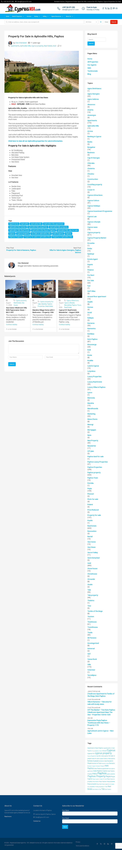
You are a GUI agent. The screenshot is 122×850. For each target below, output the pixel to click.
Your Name (65, 810)
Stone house (92, 569)
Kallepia (90, 318)
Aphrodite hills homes (17, 227)
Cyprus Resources (56, 16)
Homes (90, 307)
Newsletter (67, 305)
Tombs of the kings (95, 611)
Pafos (94, 774)
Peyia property (91, 784)
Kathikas (90, 334)
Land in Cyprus (93, 366)
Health (90, 302)
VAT (89, 654)
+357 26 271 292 (68, 7)
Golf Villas (91, 291)
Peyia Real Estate (101, 784)
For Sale (90, 281)
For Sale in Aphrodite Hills (41, 233)
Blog (89, 74)
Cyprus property (37, 46)
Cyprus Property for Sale (92, 756)
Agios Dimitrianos (94, 89)
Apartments (15, 46)
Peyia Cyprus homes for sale (100, 779)
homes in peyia (92, 761)
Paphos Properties (94, 467)
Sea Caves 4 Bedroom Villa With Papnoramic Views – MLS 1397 (16, 310)
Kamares (91, 323)
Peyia (89, 489)
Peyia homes (96, 781)
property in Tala (102, 786)
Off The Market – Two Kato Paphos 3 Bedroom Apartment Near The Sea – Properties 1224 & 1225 (101, 712)
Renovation (91, 531)
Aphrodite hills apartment (53, 224)
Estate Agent (92, 259)
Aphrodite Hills (25, 46)
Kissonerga (91, 345)
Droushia (90, 243)
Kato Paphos (92, 339)
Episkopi (90, 254)
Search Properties (17, 16)
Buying (36, 16)
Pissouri (90, 494)
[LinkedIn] (108, 844)
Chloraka (90, 163)
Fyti (88, 286)
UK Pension (91, 638)
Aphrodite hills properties (37, 227)
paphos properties (111, 774)
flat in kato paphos (103, 756)
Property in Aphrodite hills (62, 237)
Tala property (92, 595)
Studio (90, 585)
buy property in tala (97, 751)
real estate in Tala (97, 789)
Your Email (65, 818)
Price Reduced (93, 510)
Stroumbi (91, 579)
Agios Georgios (93, 94)
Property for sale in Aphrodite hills (37, 237)
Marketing (91, 414)
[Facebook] (98, 844)
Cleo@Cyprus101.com (70, 10)
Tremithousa (92, 627)
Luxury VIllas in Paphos (96, 387)
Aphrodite (24, 224)
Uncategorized (93, 643)
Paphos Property (15, 237)
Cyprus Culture (93, 201)
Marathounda (92, 409)
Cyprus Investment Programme (99, 211)
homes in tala (103, 761)
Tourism (90, 617)
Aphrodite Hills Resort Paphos (43, 230)
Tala (89, 590)
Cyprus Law (92, 217)
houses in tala (105, 763)
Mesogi (90, 425)
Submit (12, 364)
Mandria (44, 304)
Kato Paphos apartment (101, 768)
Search (114, 22)
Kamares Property (100, 766)
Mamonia (91, 398)
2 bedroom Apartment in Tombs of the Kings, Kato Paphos (100, 695)
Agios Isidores (93, 99)
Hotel (89, 313)
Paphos (68, 233)
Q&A (89, 68)
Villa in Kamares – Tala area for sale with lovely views (99, 703)
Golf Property (58, 233)
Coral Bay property (94, 185)
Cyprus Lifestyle (69, 303)
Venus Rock (92, 659)
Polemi (90, 505)
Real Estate (48, 46)
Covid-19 (90, 190)
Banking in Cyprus (94, 137)
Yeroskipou (91, 675)
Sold (54, 46)
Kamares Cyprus (91, 766)
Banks (89, 142)
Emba (89, 249)
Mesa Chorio (92, 419)
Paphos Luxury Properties (97, 462)
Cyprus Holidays (93, 206)
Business (91, 153)
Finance (90, 270)
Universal (91, 649)
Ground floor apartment (96, 297)
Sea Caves (91, 542)
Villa (89, 665)
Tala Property (108, 789)
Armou (90, 131)
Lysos (89, 393)
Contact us (36, 821)
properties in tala (94, 786)
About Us (68, 16)
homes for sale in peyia (97, 758)
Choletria (91, 169)
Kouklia (90, 361)
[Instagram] (105, 844)
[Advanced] (101, 22)
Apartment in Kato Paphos (95, 748)
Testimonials (92, 71)
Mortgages (91, 430)
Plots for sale (92, 499)
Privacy (78, 842)
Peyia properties (111, 781)
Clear (106, 22)
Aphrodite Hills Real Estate (19, 230)
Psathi (89, 521)
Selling (44, 16)
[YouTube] (112, 844)
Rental (89, 537)
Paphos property (94, 473)
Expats (90, 265)
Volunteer (91, 670)
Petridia (90, 483)
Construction (92, 179)
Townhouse (92, 622)
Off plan (90, 451)
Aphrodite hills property (59, 227)
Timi (89, 606)
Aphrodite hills (36, 224)
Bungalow (91, 147)
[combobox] (91, 22)
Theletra (90, 601)
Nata (89, 435)
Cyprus (12, 233)
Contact (29, 16)
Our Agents (91, 65)
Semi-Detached (93, 558)
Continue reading (11, 324)
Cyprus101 (91, 753)
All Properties (92, 62)
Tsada (89, 633)
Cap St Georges (93, 158)
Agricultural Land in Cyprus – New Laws (100, 732)
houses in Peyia (97, 763)
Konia (89, 355)
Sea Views (91, 547)
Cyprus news (92, 227)
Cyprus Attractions (73, 300)
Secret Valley (92, 553)
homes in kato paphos (109, 758)
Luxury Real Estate (94, 382)
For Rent (90, 275)
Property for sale (94, 515)
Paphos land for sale (95, 457)
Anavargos (91, 115)
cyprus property (23, 233)
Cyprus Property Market (96, 238)
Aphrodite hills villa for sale (67, 230)
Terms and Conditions (82, 846)
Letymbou (91, 371)
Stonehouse (92, 574)
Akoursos (91, 105)
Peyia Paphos (103, 781)
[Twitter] (101, 844)
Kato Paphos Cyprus (100, 771)
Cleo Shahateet (21, 43)
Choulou (90, 174)
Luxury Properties (94, 377)
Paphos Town (76, 305)
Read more (7, 816)
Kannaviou (91, 329)
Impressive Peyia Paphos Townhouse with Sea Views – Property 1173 (98, 722)
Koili (89, 350)
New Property (92, 441)
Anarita (90, 110)
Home (7, 16)
